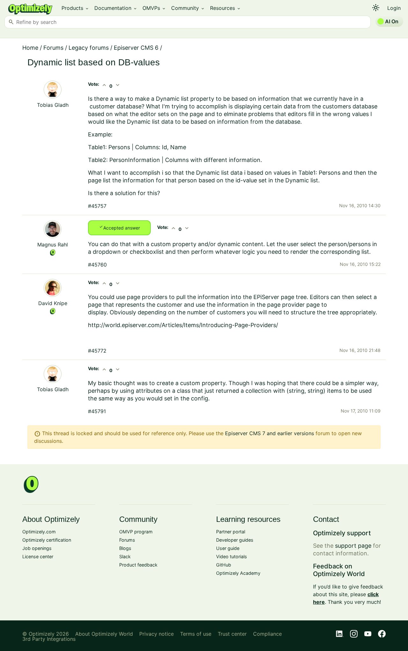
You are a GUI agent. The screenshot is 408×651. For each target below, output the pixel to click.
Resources (225, 8)
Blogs (125, 548)
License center (37, 556)
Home (30, 47)
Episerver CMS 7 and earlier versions (269, 433)
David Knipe (52, 303)
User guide (227, 548)
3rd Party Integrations (49, 639)
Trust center (232, 634)
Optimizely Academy (238, 573)
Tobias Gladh (53, 105)
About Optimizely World (104, 634)
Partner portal (230, 531)
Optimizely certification (46, 540)
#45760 (97, 264)
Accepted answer (119, 227)
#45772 (97, 350)
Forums (53, 47)
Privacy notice (156, 634)
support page (353, 545)
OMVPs (154, 8)
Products (75, 8)
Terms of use (195, 634)
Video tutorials (231, 556)
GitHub (223, 564)
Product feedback (138, 564)
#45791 (97, 411)
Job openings (37, 548)
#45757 (97, 206)
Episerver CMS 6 (136, 47)
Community (188, 8)
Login (394, 8)
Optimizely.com (39, 531)
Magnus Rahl (52, 244)
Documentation (115, 8)
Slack (125, 556)
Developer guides (234, 540)
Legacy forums (89, 47)
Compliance (267, 634)
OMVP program (136, 531)
